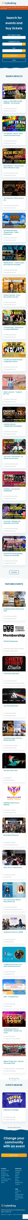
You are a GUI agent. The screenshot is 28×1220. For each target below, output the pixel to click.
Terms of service (17, 1214)
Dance (17, 1175)
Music (16, 1179)
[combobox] (14, 44)
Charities (17, 1172)
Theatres (17, 1184)
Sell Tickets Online (6, 1179)
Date (14, 48)
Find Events (14, 55)
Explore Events (5, 1170)
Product (3, 1172)
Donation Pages (5, 1175)
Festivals (17, 1177)
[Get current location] (24, 44)
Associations (18, 1170)
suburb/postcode (14, 41)
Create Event (14, 1155)
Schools (17, 1180)
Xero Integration (19, 1197)
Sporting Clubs (19, 1182)
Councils (17, 1174)
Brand (16, 1199)
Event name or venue (14, 35)
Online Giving (4, 1174)
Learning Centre (19, 1194)
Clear (14, 60)
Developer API (19, 1196)
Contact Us (18, 1191)
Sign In (3, 1182)
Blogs (16, 1192)
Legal (9, 1214)
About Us (3, 1214)
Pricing (3, 1177)
